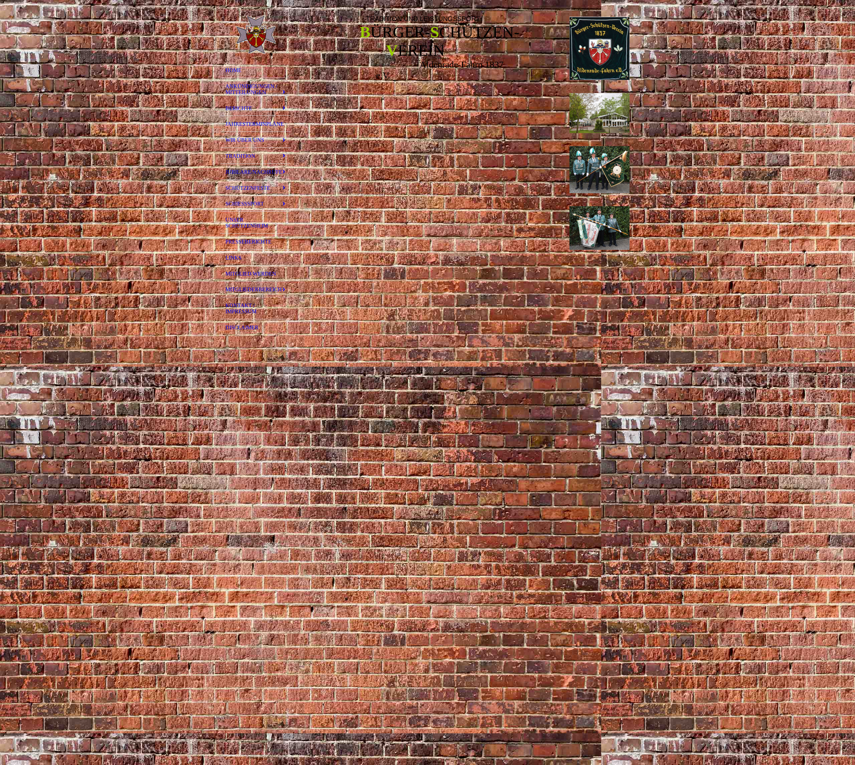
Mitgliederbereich (253, 289)
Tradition (240, 156)
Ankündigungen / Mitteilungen (251, 89)
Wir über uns (244, 140)
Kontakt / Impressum (240, 308)
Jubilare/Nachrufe (253, 172)
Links (233, 258)
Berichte (238, 108)
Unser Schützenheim (246, 223)
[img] (255, 34)
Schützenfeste (247, 188)
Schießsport (244, 204)
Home (233, 70)
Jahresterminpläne (254, 124)
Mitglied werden (250, 274)
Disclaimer (242, 327)
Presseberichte (248, 242)
